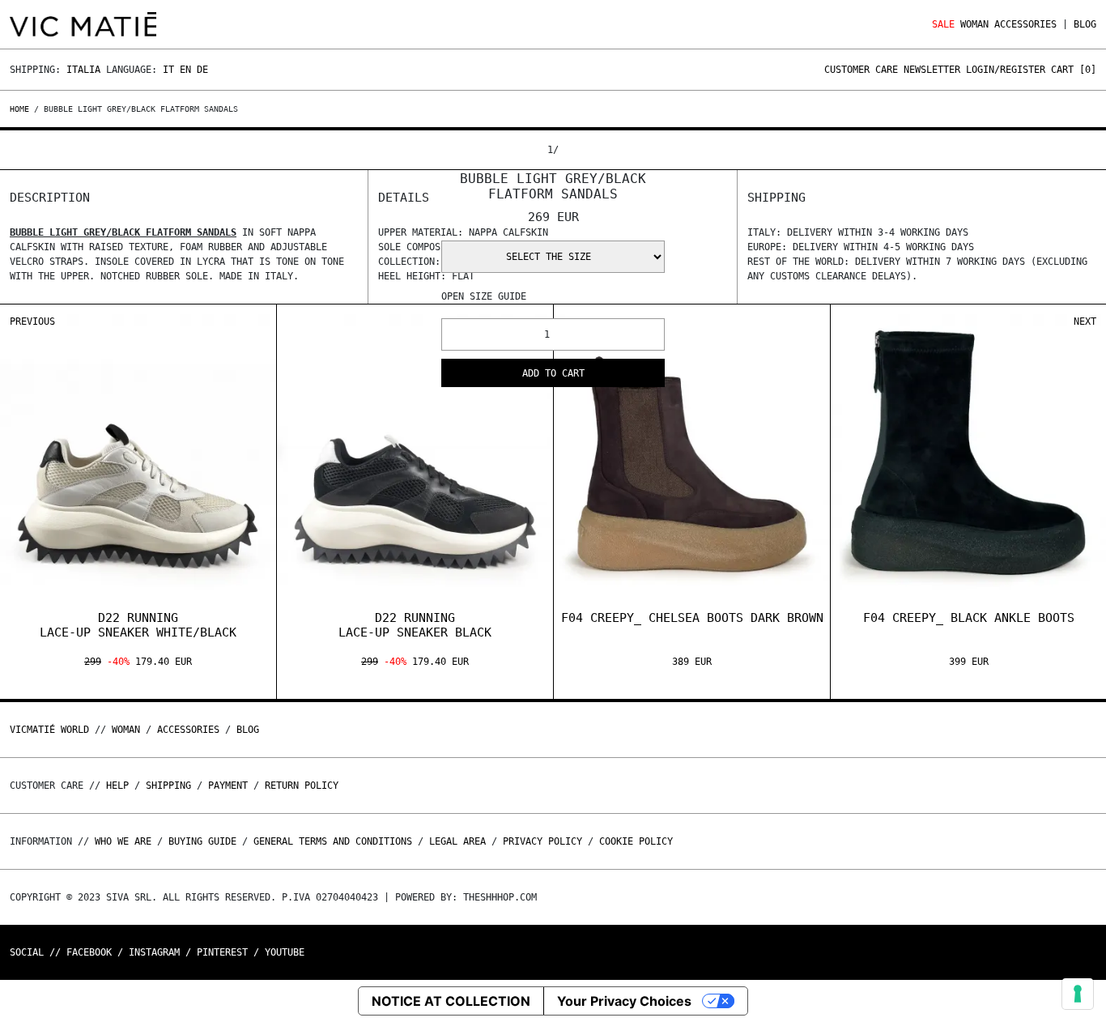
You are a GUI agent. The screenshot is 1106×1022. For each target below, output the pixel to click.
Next (1085, 321)
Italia (83, 69)
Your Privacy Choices (624, 1001)
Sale (943, 24)
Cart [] (1073, 69)
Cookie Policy (636, 841)
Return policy (301, 785)
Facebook (89, 952)
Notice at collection (451, 1001)
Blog (1085, 24)
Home (22, 108)
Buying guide (202, 841)
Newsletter (932, 69)
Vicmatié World (49, 729)
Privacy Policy (542, 841)
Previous (32, 321)
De (202, 69)
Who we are (123, 841)
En (185, 69)
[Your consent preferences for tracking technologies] (1077, 993)
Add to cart (553, 373)
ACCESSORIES (1025, 24)
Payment (228, 785)
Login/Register (1005, 69)
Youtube (284, 952)
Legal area (457, 841)
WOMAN (974, 24)
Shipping (168, 785)
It (168, 69)
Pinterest (222, 952)
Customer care (861, 69)
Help (117, 785)
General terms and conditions (332, 841)
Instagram (154, 952)
